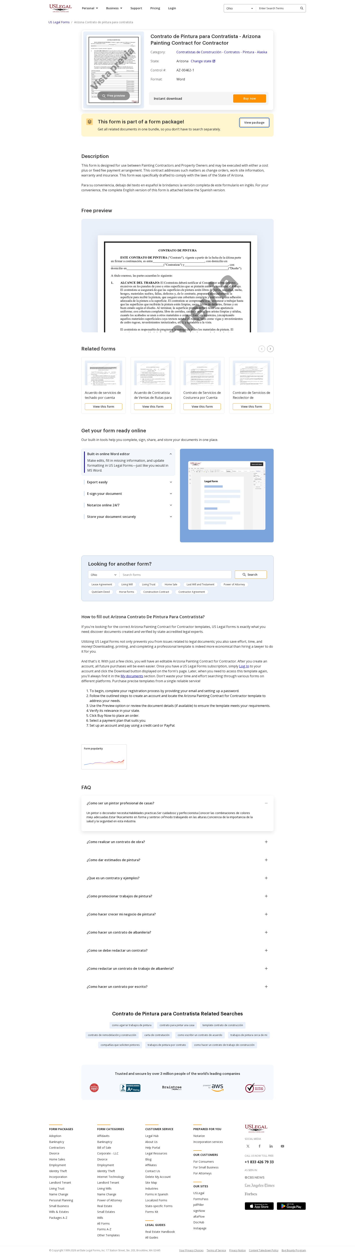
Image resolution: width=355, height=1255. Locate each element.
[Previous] (261, 349)
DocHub (198, 1222)
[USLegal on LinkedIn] (271, 1146)
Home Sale (171, 584)
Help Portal (152, 1147)
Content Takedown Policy (263, 1250)
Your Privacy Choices (191, 1250)
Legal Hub (152, 1136)
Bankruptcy (56, 1142)
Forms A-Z (104, 1229)
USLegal (198, 1193)
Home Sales (57, 1159)
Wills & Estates (59, 1212)
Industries (151, 1188)
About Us (151, 1142)
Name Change (58, 1194)
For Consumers (203, 1161)
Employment (57, 1165)
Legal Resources (156, 1153)
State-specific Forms (159, 1206)
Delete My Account (158, 1177)
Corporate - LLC (108, 1153)
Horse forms (126, 592)
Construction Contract (156, 592)
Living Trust (148, 584)
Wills (100, 1218)
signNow (199, 1211)
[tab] (128, 462)
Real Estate (104, 1206)
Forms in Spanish (156, 1194)
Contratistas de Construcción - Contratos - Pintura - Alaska (221, 52)
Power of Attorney (234, 584)
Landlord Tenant (60, 1182)
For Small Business (206, 1167)
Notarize (199, 1136)
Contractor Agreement (192, 592)
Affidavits (103, 1136)
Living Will (127, 584)
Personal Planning (61, 1200)
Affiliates (151, 1165)
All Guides (151, 1237)
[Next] (270, 349)
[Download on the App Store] (259, 1206)
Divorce (54, 1153)
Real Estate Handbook (160, 1232)
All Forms (103, 1223)
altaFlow (199, 1216)
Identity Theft (58, 1171)
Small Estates (106, 1212)
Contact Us (152, 1171)
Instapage (199, 1228)
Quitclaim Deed (101, 592)
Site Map (151, 1182)
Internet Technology (110, 1177)
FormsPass (200, 1199)
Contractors (57, 1147)
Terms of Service (216, 1250)
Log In (244, 666)
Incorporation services (208, 1142)
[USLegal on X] (248, 1146)
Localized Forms (156, 1200)
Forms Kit (151, 1212)
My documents (132, 676)
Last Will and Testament (200, 584)
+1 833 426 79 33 (259, 1161)
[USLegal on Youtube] (282, 1146)
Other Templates (108, 1235)
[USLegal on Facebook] (259, 1146)
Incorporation (58, 1177)
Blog (148, 1159)
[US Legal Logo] (256, 1128)
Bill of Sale (104, 1147)
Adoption (55, 1136)
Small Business (59, 1206)
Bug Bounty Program (294, 1250)
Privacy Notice (237, 1250)
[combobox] (240, 8)
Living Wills (104, 1188)
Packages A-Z (58, 1218)
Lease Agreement (102, 584)
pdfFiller (198, 1205)
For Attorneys (202, 1173)
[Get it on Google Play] (291, 1206)
